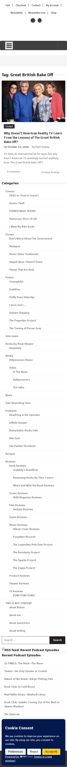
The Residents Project (26, 552)
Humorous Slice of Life (23, 219)
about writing (17, 630)
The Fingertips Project (22, 320)
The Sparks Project (24, 560)
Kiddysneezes (21, 379)
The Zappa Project (24, 568)
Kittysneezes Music (21, 360)
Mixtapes (14, 246)
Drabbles (14, 289)
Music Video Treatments (23, 254)
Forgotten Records (24, 537)
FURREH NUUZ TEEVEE (22, 211)
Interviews (11, 336)
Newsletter (17, 12)
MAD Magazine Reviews (27, 497)
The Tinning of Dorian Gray (25, 328)
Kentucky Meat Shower (19, 344)
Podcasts (11, 411)
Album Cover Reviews (26, 529)
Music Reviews (18, 525)
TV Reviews (16, 591)
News (8, 395)
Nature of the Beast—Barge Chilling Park (28, 679)
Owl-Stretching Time (18, 403)
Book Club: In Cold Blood (19, 687)
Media (9, 356)
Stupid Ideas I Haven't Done (25, 262)
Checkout (21, 5)
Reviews (10, 461)
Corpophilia (16, 281)
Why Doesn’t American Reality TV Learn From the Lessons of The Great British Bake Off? (33, 137)
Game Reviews (18, 517)
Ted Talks (18, 387)
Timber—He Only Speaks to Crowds (25, 671)
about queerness (19, 623)
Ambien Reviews (23, 509)
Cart (7, 5)
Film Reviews (17, 505)
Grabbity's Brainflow (25, 470)
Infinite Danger (18, 422)
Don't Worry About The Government (30, 238)
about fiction (17, 607)
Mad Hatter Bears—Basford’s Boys (25, 694)
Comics (10, 191)
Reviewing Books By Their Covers (33, 477)
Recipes (10, 454)
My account (52, 5)
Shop (54, 12)
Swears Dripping (19, 313)
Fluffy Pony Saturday (21, 297)
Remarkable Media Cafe (23, 430)
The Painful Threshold (22, 446)
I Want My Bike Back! (21, 226)
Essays (9, 126)
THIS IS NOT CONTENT (18, 603)
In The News (20, 372)
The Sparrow (12, 714)
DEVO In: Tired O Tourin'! (24, 195)
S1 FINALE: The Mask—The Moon (23, 663)
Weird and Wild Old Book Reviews (33, 485)
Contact (36, 5)
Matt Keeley (42, 147)
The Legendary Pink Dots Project (33, 544)
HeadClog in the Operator (24, 415)
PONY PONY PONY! (24, 595)
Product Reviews (19, 575)
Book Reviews (17, 466)
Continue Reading (50, 172)
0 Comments (13, 171)
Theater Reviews (19, 583)
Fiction (9, 277)
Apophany (15, 348)
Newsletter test (36, 12)
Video (12, 367)
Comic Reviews (18, 493)
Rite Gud (14, 438)
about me (15, 615)
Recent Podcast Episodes (21, 655)
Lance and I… (17, 305)
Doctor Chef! (16, 203)
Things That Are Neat (21, 269)
